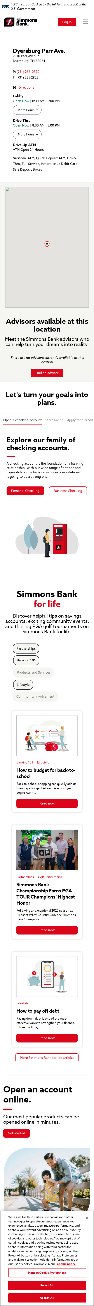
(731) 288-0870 (28, 72)
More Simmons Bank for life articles (47, 1058)
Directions (26, 87)
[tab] (22, 420)
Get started (16, 1133)
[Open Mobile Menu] (86, 22)
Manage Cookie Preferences (47, 1272)
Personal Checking (25, 491)
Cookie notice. (67, 1264)
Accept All (47, 1297)
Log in (67, 22)
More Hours (26, 110)
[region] (47, 1258)
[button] (47, 244)
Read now (47, 803)
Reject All (47, 1285)
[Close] (87, 1217)
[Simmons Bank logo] (20, 22)
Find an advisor (47, 373)
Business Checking (68, 491)
